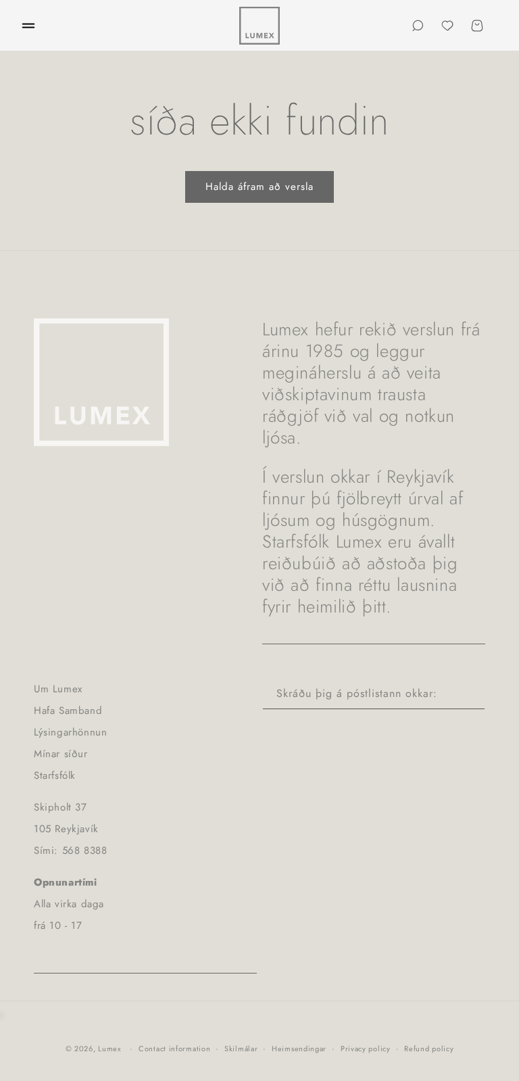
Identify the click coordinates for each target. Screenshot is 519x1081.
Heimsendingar (299, 1048)
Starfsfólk (55, 775)
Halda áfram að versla (259, 186)
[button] (28, 26)
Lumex (110, 1048)
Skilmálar (240, 1048)
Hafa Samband (68, 710)
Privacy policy (366, 1048)
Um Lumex (58, 688)
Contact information (174, 1048)
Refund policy (428, 1048)
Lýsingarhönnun (70, 732)
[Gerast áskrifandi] (470, 694)
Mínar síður (61, 753)
